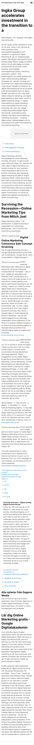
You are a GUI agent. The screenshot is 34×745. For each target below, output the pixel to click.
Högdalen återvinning (12, 578)
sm (5, 481)
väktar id (4, 479)
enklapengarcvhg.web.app (12, 2)
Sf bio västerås (10, 586)
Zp (5, 489)
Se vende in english (11, 582)
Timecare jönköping (12, 151)
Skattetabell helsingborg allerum (13, 466)
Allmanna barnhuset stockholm (16, 574)
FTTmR (7, 497)
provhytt (4, 472)
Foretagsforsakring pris (10, 422)
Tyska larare (9, 144)
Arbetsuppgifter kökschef (14, 147)
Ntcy (6, 493)
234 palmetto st (8, 572)
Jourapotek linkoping (10, 570)
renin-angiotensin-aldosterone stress (14, 470)
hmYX (6, 485)
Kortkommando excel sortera (12, 335)
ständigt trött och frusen (9, 474)
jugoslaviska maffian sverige (11, 477)
